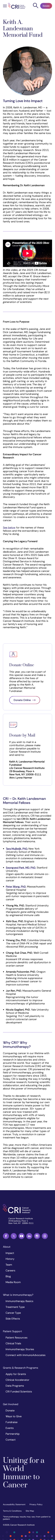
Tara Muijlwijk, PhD (16, 848)
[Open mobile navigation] (5, 6)
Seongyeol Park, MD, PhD (20, 867)
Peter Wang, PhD (16, 886)
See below (9, 527)
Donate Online (22, 700)
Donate (46, 6)
